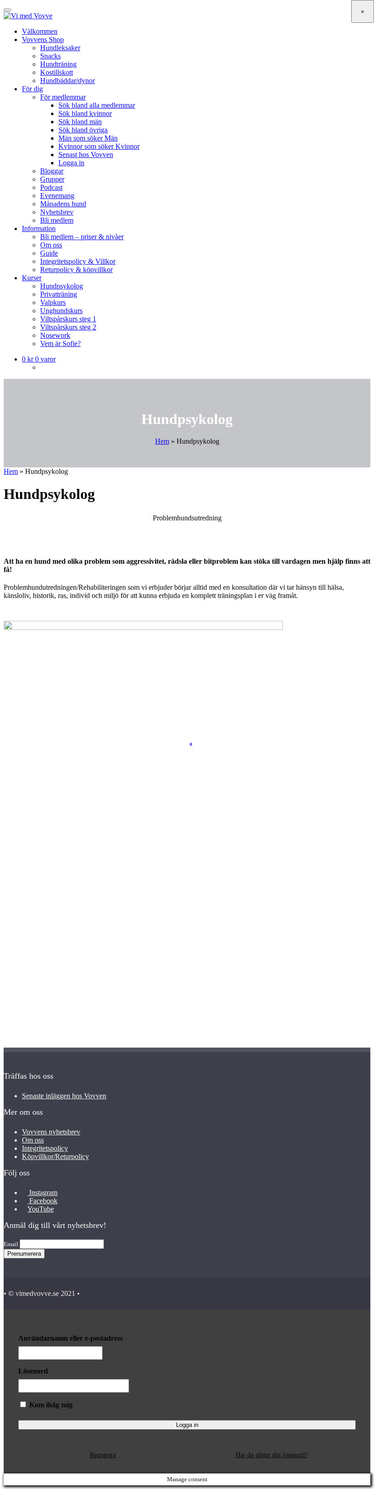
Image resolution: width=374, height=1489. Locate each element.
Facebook (42, 1201)
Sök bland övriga (83, 130)
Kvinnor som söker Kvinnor (99, 146)
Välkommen (39, 31)
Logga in (71, 163)
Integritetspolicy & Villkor (77, 261)
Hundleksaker (60, 48)
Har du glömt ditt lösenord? (271, 1455)
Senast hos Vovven (85, 154)
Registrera (103, 1455)
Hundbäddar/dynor (67, 80)
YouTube (40, 1209)
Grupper (52, 179)
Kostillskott (56, 72)
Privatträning (58, 294)
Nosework (55, 335)
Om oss (51, 245)
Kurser (32, 278)
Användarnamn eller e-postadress (70, 1338)
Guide (49, 253)
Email (11, 1244)
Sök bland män (80, 122)
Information (39, 228)
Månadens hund (63, 204)
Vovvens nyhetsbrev (51, 1132)
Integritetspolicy (45, 1148)
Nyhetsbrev (56, 212)
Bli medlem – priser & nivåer (82, 237)
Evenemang (57, 195)
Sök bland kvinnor (85, 113)
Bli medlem (56, 220)
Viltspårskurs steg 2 (68, 327)
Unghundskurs (61, 311)
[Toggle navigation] (7, 10)
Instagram (42, 1192)
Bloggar (51, 171)
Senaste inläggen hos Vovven (64, 1096)
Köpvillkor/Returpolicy (55, 1156)
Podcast (51, 187)
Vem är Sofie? (60, 343)
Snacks (50, 56)
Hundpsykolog (61, 286)
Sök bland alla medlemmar (96, 105)
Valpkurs (53, 302)
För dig (32, 89)
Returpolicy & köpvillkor (76, 269)
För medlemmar (63, 97)
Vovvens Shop (43, 39)
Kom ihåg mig (50, 1405)
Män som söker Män (88, 138)
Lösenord (33, 1371)
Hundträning (58, 64)
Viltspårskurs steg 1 (68, 319)
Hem (162, 441)
